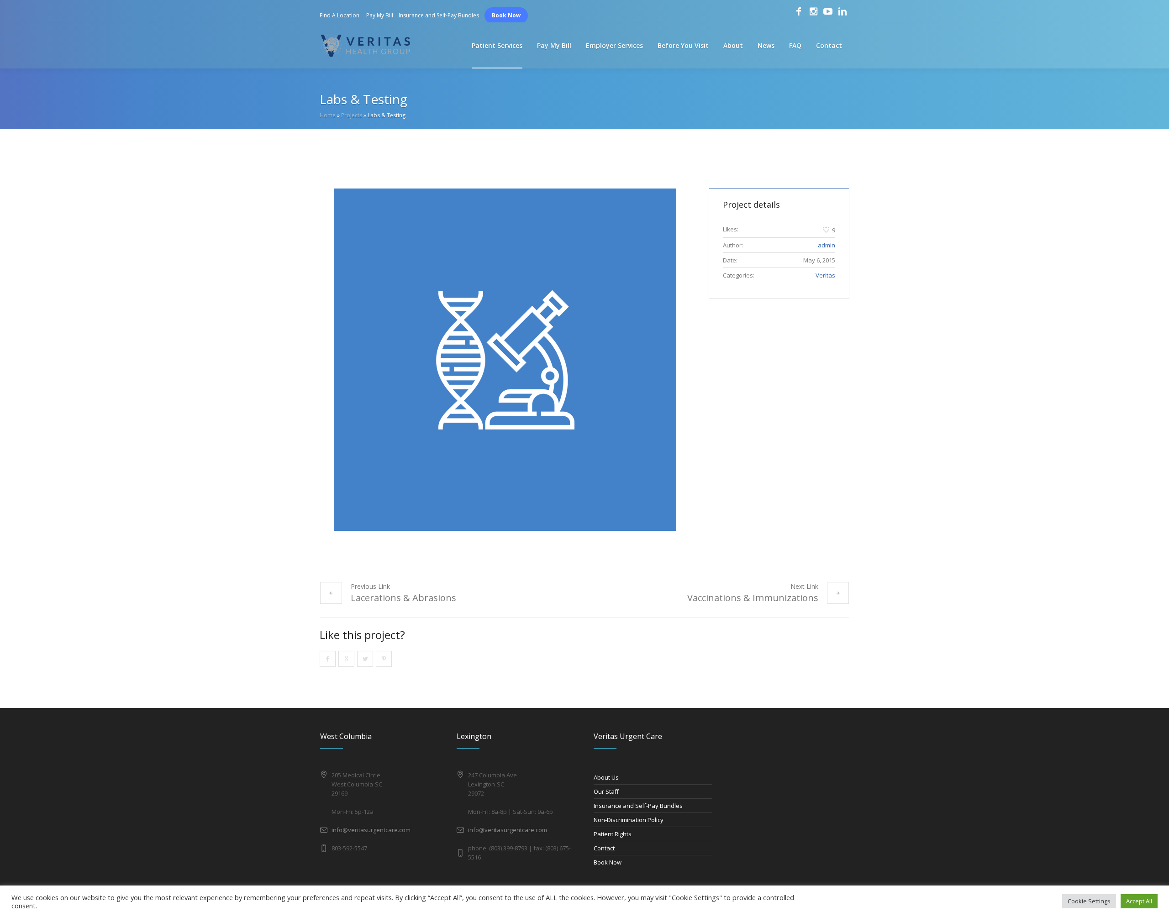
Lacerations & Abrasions (403, 598)
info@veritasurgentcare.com (371, 830)
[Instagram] (813, 11)
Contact (604, 848)
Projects (351, 115)
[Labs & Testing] (505, 360)
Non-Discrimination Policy (628, 820)
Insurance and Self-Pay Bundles (439, 15)
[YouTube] (827, 11)
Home (328, 115)
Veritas (825, 275)
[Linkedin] (842, 11)
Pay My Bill (379, 15)
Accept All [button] (1139, 901)
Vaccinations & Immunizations (752, 598)
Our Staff (606, 791)
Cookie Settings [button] (1089, 901)
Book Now (506, 15)
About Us (606, 777)
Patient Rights (613, 834)
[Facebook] (798, 11)
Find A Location (339, 15)
